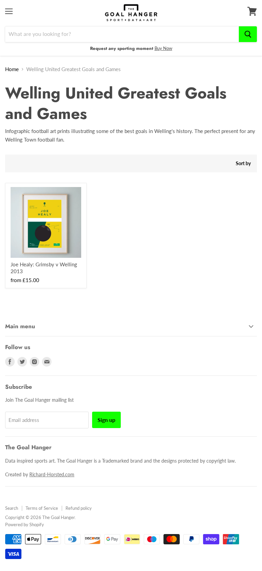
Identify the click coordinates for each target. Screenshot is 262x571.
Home (12, 69)
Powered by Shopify (24, 524)
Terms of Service (42, 508)
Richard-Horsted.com (51, 474)
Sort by (243, 163)
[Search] (248, 34)
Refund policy (79, 508)
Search (11, 508)
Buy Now (163, 48)
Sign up (106, 419)
